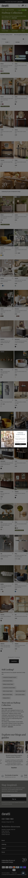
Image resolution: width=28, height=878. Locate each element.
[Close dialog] (26, 431)
